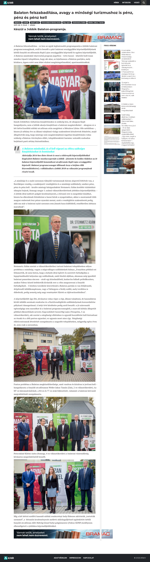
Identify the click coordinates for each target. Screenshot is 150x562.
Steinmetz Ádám (79, 22)
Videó (136, 3)
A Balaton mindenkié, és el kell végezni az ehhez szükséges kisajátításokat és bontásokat (53, 150)
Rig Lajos (66, 22)
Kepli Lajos (35, 22)
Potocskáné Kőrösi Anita (51, 22)
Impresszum (75, 558)
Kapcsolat (88, 558)
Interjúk (126, 3)
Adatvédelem (60, 558)
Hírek (116, 3)
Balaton (18, 22)
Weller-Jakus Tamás (96, 22)
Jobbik (25, 22)
